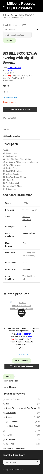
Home (7, 15)
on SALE (9, 435)
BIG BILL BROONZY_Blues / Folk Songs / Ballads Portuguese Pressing (21, 329)
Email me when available (20, 109)
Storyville (26, 269)
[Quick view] (37, 305)
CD (7, 430)
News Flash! (13, 381)
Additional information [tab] (11, 136)
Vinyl (24, 243)
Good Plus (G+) (28, 233)
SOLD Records (14, 426)
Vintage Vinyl (13, 421)
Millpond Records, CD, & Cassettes (21, 5)
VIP (7, 404)
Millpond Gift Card (13, 399)
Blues (10, 70)
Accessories (11, 439)
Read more (23, 361)
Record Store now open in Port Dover (21, 408)
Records (14, 15)
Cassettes (10, 444)
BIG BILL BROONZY (14, 68)
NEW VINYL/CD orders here (14, 448)
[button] (10, 97)
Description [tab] (7, 129)
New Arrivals (11, 413)
